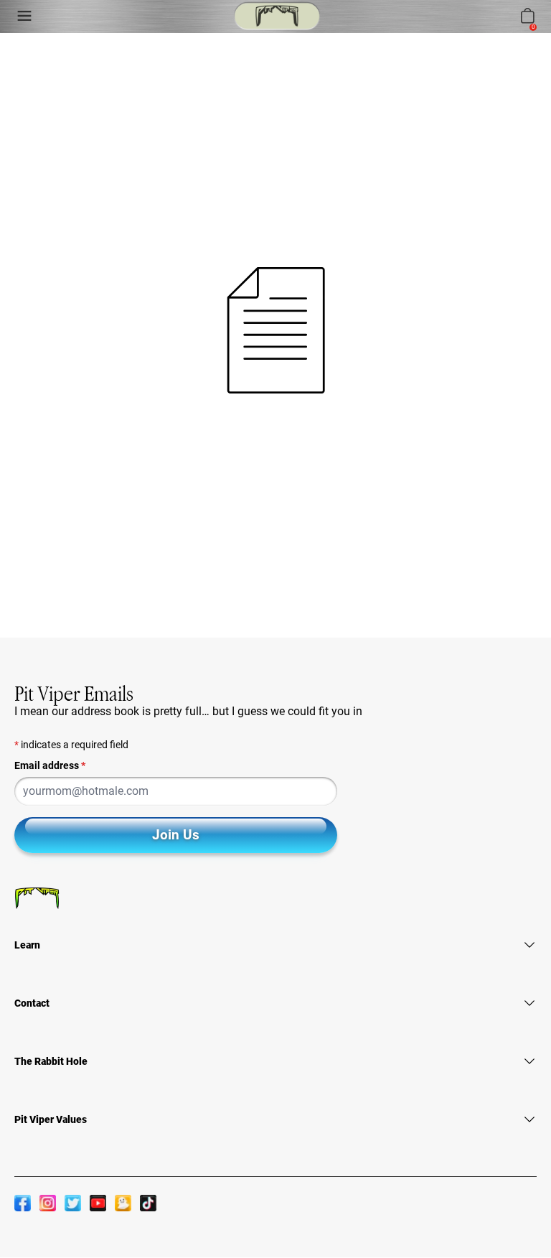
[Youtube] (98, 1202)
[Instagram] (47, 1202)
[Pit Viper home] (277, 16)
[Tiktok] (148, 1202)
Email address (49, 765)
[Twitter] (73, 1202)
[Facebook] (22, 1202)
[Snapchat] (123, 1202)
